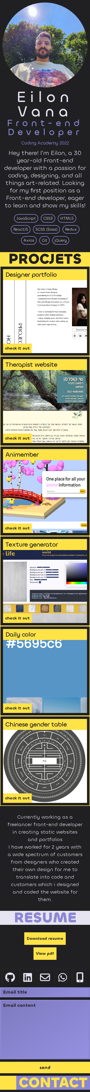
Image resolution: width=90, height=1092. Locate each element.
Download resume (45, 938)
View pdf (45, 953)
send (45, 1068)
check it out (17, 348)
